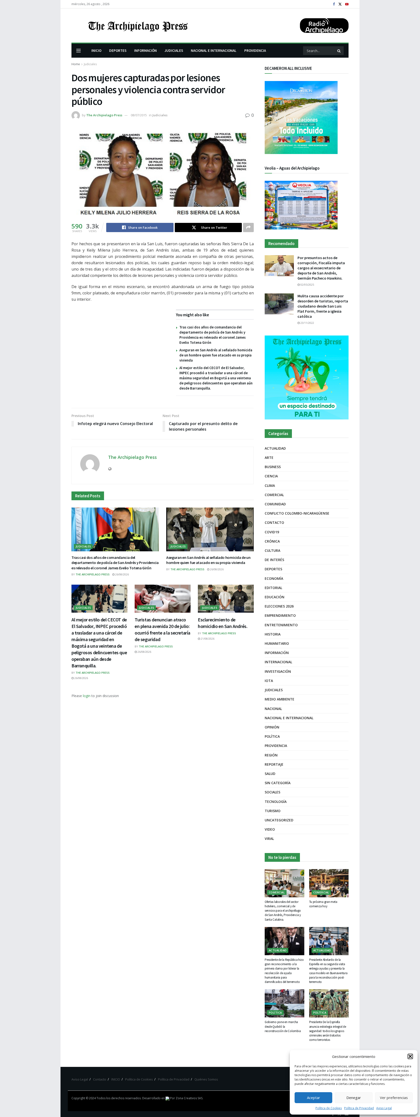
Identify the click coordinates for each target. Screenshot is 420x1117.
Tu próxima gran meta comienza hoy (323, 904)
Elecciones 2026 (279, 606)
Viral (269, 838)
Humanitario (277, 643)
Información (277, 652)
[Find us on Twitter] (340, 4)
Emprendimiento (280, 615)
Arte (269, 457)
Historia (272, 634)
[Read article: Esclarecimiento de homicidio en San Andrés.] (226, 599)
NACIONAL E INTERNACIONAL (213, 50)
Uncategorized (279, 820)
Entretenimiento (281, 625)
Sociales (272, 792)
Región (271, 755)
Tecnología (276, 801)
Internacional (278, 662)
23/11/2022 (307, 323)
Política (272, 736)
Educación (274, 597)
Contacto (274, 522)
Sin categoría (277, 783)
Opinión (272, 727)
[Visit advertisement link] (307, 377)
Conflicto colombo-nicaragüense (297, 513)
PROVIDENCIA (255, 50)
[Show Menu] (78, 50)
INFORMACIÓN (145, 50)
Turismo (272, 810)
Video (270, 829)
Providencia (276, 745)
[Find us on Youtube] (347, 4)
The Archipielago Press (104, 115)
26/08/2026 (121, 574)
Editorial (273, 587)
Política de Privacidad (359, 1108)
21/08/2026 (207, 638)
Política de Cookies (328, 1108)
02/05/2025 (307, 284)
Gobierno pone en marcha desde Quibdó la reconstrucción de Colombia (283, 1026)
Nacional (273, 708)
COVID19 (272, 532)
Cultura (272, 550)
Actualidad (275, 448)
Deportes (273, 569)
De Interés (274, 559)
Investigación (278, 671)
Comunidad (275, 504)
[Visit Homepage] (137, 25)
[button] (410, 1056)
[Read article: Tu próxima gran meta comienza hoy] (329, 883)
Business (273, 466)
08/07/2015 (139, 115)
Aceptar (313, 1097)
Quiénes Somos (206, 1079)
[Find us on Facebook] (334, 4)
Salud (270, 773)
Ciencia (271, 476)
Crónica (272, 541)
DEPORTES (117, 50)
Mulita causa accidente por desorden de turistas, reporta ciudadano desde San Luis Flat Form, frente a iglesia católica (323, 306)
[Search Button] (339, 50)
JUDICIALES (174, 50)
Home (75, 64)
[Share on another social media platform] (248, 227)
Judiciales (90, 64)
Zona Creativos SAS (189, 1098)
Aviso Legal (384, 1108)
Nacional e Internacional (289, 718)
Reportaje (274, 764)
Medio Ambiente (279, 699)
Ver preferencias (394, 1097)
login (86, 695)
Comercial (274, 494)
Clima (270, 485)
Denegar (353, 1097)
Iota (269, 680)
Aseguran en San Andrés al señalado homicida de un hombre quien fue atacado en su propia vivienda (215, 355)
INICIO (96, 50)
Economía (274, 578)
